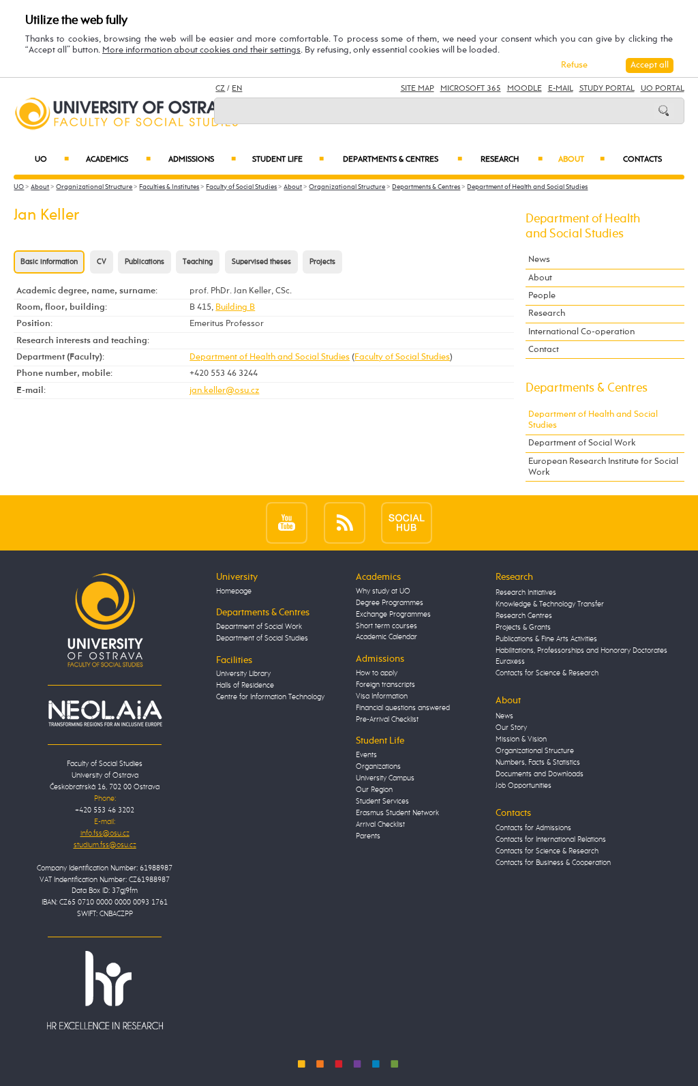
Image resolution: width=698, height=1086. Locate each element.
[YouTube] (286, 522)
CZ (220, 89)
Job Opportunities (523, 786)
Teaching (198, 262)
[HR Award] (105, 990)
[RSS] (344, 522)
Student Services (382, 801)
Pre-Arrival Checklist (387, 720)
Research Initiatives (526, 593)
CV (101, 262)
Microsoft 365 (470, 89)
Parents (368, 836)
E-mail (560, 89)
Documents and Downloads (539, 774)
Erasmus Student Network (397, 813)
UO (51, 160)
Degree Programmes (389, 603)
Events (366, 755)
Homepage (234, 591)
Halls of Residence (245, 685)
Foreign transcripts (385, 685)
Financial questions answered (403, 708)
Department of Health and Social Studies (527, 187)
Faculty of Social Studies (241, 187)
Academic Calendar (386, 637)
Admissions (202, 160)
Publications (144, 262)
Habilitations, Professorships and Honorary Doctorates (581, 651)
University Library (243, 674)
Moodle (524, 89)
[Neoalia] (105, 713)
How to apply (376, 673)
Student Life (288, 160)
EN (237, 89)
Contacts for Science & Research (547, 673)
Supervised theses (261, 262)
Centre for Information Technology (270, 697)
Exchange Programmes (393, 615)
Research (512, 160)
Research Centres (524, 616)
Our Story (511, 728)
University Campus (385, 778)
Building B (235, 307)
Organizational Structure (94, 187)
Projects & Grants (523, 627)
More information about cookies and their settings (201, 50)
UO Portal (662, 89)
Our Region (374, 790)
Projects (322, 262)
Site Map (417, 89)
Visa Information (382, 696)
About (581, 160)
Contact (543, 349)
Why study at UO (383, 591)
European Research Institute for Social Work (603, 467)
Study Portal (607, 89)
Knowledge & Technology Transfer (550, 604)
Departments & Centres (402, 160)
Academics (118, 160)
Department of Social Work (582, 443)
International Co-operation (581, 331)
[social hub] (406, 522)
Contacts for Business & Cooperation (553, 863)
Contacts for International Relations (551, 840)
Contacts (642, 160)
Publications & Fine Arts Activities (546, 639)
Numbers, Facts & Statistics (538, 763)
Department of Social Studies (262, 638)
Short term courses (386, 626)
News (539, 259)
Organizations (378, 767)
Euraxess (510, 662)
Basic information (49, 262)
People (542, 295)
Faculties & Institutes (169, 187)
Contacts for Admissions (533, 828)
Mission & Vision (521, 739)
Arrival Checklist (380, 825)
